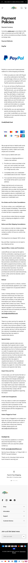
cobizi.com (21, 377)
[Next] (26, 2)
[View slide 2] (13, 481)
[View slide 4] (17, 481)
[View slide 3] (15, 481)
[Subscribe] (22, 551)
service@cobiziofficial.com (10, 313)
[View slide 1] (11, 481)
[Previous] (2, 2)
